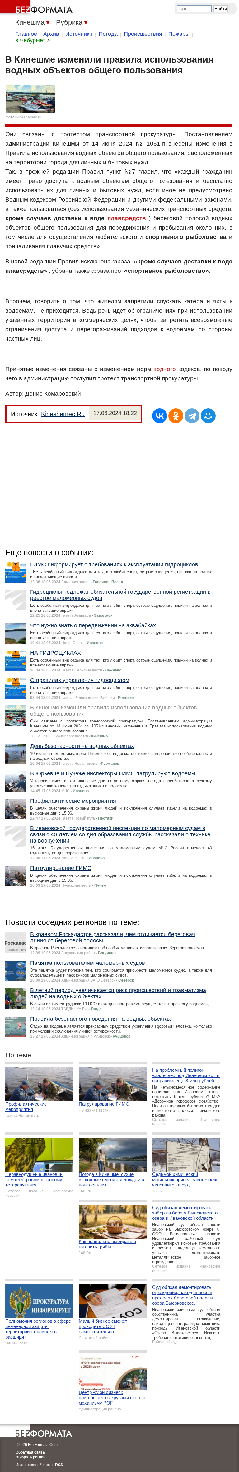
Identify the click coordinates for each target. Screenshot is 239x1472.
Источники (78, 34)
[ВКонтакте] (159, 415)
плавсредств (126, 218)
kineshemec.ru (28, 117)
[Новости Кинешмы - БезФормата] (37, 8)
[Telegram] (192, 415)
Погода (108, 34)
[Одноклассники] (175, 415)
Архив (51, 34)
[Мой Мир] (208, 415)
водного (164, 369)
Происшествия (143, 34)
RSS (59, 1465)
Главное (26, 34)
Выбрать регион (30, 1457)
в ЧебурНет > (32, 40)
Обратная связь (30, 1452)
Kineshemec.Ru (63, 414)
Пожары (179, 34)
